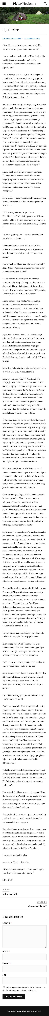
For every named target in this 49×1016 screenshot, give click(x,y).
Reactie (7, 923)
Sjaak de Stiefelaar (12, 38)
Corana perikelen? (37, 906)
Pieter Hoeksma (24, 3)
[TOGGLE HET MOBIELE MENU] (4, 3)
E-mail (6, 963)
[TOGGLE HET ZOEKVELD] (45, 3)
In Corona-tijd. (10, 894)
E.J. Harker (11, 29)
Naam (6, 952)
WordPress (36, 1011)
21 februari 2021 (32, 38)
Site (4, 975)
